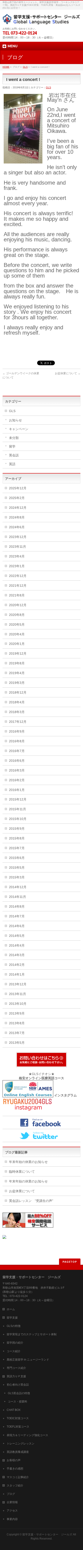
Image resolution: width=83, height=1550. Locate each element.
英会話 (14, 455)
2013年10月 (18, 1004)
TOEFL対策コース (18, 1426)
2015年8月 (17, 838)
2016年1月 (17, 790)
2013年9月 (17, 1013)
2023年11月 (17, 546)
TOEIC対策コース (18, 1418)
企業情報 (12, 1502)
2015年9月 (17, 828)
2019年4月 (17, 673)
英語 (12, 464)
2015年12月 (18, 799)
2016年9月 (17, 731)
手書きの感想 (15, 1468)
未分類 (14, 438)
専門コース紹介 (16, 1368)
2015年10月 (18, 819)
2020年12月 (18, 605)
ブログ (11, 1494)
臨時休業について (22, 1171)
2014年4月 (17, 945)
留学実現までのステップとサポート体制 (31, 1334)
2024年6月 (17, 527)
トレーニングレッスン (20, 1443)
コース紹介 (14, 1351)
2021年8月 (17, 595)
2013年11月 (17, 994)
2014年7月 (17, 916)
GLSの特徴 (14, 1326)
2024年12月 (18, 507)
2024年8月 (17, 517)
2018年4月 (17, 702)
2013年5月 (17, 1042)
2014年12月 (18, 887)
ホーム (11, 1309)
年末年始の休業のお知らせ (28, 1162)
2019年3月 (17, 683)
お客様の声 (14, 1460)
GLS (25, 67)
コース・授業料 (17, 1401)
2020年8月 (17, 615)
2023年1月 (17, 566)
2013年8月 (17, 1023)
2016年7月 (17, 751)
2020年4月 (17, 634)
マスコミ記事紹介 (18, 1477)
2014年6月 (17, 926)
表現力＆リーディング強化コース (27, 1435)
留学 (12, 446)
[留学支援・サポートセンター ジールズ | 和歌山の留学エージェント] (41, 19)
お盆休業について (67, 373)
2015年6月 (17, 858)
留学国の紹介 (15, 1342)
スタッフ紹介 (15, 1485)
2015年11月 (17, 809)
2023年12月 (18, 537)
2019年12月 (18, 653)
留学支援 (12, 1317)
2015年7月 (17, 848)
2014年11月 (17, 897)
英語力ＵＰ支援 (16, 1376)
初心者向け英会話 (18, 1384)
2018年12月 (18, 692)
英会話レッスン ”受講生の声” (31, 1201)
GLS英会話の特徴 (19, 1393)
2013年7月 (17, 1033)
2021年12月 (18, 585)
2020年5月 (17, 624)
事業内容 (12, 1519)
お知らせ (15, 420)
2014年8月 (17, 906)
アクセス (12, 1510)
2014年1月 (17, 974)
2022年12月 (18, 576)
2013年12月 (18, 984)
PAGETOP (69, 1261)
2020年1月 (17, 644)
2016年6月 (17, 760)
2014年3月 (17, 955)
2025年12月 (18, 488)
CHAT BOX (14, 1410)
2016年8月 (17, 741)
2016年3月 (17, 770)
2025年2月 (17, 498)
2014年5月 (17, 936)
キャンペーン (18, 429)
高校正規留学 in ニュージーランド (28, 1359)
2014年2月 (17, 965)
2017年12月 (18, 722)
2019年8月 (17, 663)
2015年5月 (17, 867)
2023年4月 (17, 556)
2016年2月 (17, 780)
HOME (6, 67)
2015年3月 (17, 877)
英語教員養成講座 (18, 1452)
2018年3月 (17, 712)
